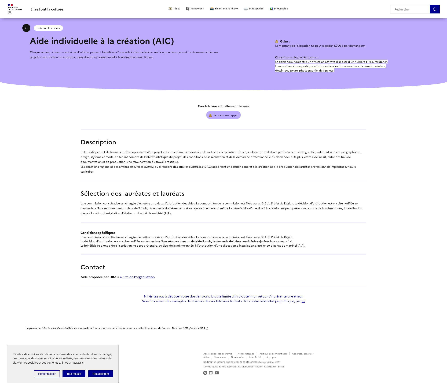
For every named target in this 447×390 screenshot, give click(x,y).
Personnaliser (47, 373)
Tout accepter (100, 373)
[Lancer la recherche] (435, 9)
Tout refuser (74, 373)
